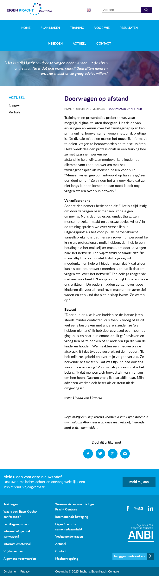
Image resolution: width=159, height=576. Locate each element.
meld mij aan (139, 482)
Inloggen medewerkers (129, 556)
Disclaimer (10, 571)
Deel (88, 454)
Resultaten (129, 27)
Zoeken (146, 10)
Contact (103, 43)
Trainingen (10, 504)
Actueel (79, 43)
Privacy (25, 571)
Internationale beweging (71, 516)
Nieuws (14, 106)
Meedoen (55, 43)
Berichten (82, 109)
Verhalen (15, 112)
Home (25, 27)
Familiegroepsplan (16, 524)
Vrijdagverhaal (13, 551)
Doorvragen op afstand (125, 109)
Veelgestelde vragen (69, 536)
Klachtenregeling (66, 558)
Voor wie (102, 27)
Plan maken (50, 27)
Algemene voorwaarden (19, 558)
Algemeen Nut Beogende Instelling (141, 533)
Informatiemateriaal (17, 543)
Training (77, 27)
